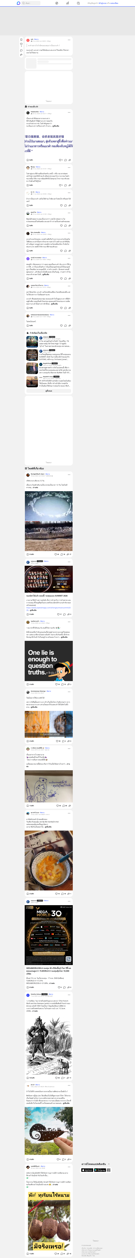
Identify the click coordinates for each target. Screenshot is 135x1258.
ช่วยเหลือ (89, 1248)
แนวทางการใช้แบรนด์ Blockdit (90, 1254)
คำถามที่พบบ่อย (97, 1248)
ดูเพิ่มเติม (56, 126)
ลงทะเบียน (114, 3)
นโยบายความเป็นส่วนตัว (88, 1252)
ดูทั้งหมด (49, 391)
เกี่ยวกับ (84, 1248)
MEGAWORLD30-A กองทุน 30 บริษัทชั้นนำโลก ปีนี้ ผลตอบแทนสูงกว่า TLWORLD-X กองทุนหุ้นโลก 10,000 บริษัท (48, 971)
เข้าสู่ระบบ (102, 3)
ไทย (94, 1256)
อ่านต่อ (35, 487)
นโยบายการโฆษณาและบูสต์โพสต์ (91, 1250)
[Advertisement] (67, 21)
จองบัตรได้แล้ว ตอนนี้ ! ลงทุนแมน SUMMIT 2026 (47, 595)
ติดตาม (36, 39)
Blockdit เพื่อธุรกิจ (86, 1256)
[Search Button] (23, 3)
